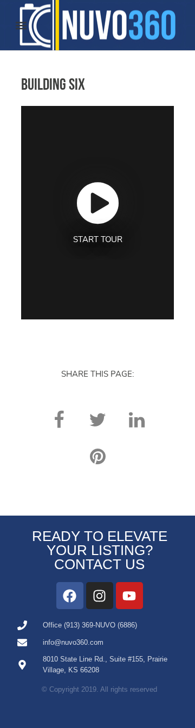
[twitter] (97, 419)
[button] (21, 25)
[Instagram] (99, 595)
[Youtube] (129, 595)
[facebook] (58, 419)
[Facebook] (69, 595)
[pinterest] (97, 456)
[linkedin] (136, 419)
